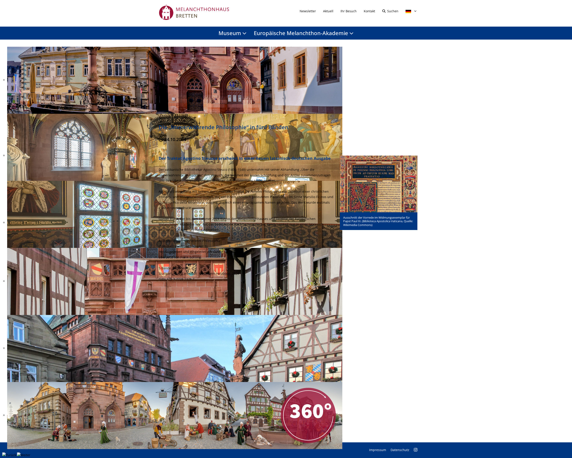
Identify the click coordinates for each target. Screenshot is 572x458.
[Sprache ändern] (409, 11)
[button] (378, 184)
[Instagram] (415, 450)
